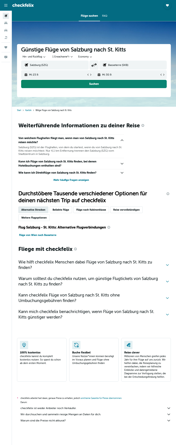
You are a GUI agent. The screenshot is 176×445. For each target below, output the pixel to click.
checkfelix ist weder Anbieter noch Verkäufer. (48, 408)
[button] (6, 5)
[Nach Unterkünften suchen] (5, 23)
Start (19, 110)
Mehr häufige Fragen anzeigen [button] (71, 180)
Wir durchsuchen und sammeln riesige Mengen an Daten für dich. (60, 414)
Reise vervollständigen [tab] (126, 209)
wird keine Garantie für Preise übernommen (101, 398)
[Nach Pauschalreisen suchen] (5, 37)
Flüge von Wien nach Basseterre (37, 235)
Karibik (28, 110)
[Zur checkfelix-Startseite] (23, 5)
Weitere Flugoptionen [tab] (34, 217)
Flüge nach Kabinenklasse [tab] (91, 209)
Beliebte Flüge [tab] (61, 209)
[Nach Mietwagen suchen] (5, 30)
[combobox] (85, 57)
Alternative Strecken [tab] (33, 209)
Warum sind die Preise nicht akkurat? (43, 420)
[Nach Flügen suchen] (5, 15)
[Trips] (5, 47)
